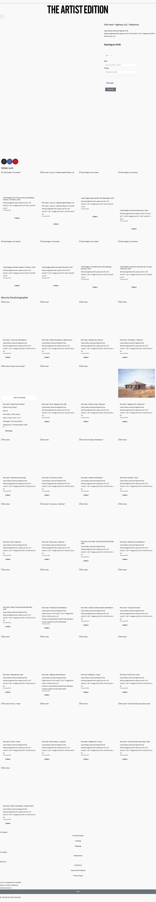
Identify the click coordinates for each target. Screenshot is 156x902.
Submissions (78, 855)
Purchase (109, 83)
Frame (106, 68)
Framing (78, 841)
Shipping (78, 846)
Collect (17, 218)
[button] (78, 3)
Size (105, 61)
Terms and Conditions (78, 870)
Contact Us (78, 865)
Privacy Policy (78, 876)
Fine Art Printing (78, 835)
